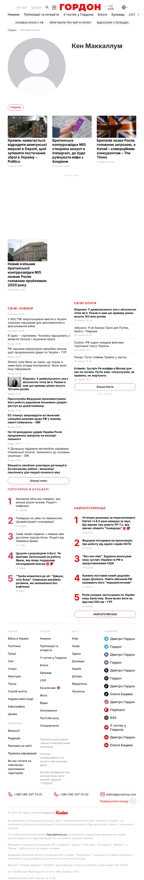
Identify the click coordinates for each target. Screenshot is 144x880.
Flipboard (117, 710)
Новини (13, 14)
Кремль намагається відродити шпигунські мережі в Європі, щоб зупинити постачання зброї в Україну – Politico (27, 151)
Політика (14, 646)
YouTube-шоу (49, 718)
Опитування (48, 710)
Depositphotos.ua (57, 834)
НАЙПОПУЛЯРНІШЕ (90, 508)
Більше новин (38, 480)
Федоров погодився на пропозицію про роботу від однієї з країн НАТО (107, 542)
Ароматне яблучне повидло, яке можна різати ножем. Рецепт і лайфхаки (38, 502)
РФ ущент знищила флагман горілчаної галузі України (99, 344)
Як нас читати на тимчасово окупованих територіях (19, 767)
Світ (11, 661)
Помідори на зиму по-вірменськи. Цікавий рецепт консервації (39, 519)
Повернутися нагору (114, 801)
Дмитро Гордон (122, 639)
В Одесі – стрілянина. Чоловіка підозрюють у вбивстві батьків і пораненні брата (39, 337)
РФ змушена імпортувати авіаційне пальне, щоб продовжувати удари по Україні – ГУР (37, 350)
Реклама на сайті (20, 745)
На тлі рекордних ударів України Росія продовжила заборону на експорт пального (35, 435)
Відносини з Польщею (113, 22)
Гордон (12, 29)
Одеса (76, 653)
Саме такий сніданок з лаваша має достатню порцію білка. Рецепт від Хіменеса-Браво (40, 537)
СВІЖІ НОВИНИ (20, 308)
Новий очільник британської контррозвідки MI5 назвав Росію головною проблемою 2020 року (27, 274)
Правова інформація (22, 753)
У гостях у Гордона (78, 14)
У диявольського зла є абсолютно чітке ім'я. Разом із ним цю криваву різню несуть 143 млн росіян (105, 313)
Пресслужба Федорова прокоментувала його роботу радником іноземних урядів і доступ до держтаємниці (37, 402)
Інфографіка (16, 706)
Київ (75, 638)
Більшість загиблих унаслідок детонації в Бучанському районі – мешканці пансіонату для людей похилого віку (37, 469)
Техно (12, 684)
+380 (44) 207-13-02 (74, 794)
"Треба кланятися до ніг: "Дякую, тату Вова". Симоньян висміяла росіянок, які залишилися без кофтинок (40, 581)
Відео (44, 703)
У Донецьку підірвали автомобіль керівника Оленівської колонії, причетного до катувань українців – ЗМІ (39, 452)
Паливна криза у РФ (29, 22)
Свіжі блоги (85, 303)
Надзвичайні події (20, 699)
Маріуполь (79, 684)
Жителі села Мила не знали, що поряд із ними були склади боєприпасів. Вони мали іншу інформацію (37, 365)
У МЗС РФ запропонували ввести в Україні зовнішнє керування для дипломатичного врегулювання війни (37, 322)
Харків (76, 668)
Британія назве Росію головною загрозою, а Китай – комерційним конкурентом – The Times (116, 148)
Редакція (14, 738)
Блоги (102, 14)
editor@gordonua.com (121, 794)
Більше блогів (105, 386)
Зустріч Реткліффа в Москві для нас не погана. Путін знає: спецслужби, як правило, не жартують (104, 372)
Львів (76, 646)
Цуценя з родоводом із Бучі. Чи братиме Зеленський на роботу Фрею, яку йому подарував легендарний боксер (38, 558)
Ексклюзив (47, 688)
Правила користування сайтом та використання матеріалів (55, 743)
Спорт (12, 668)
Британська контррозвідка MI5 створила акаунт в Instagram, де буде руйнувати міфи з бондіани (69, 151)
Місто (75, 631)
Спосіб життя (17, 691)
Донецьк (78, 661)
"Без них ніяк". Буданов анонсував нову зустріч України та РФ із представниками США (106, 559)
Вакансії (13, 730)
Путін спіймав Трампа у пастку (101, 357)
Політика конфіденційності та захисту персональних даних (53, 759)
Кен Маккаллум (30, 29)
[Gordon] (80, 7)
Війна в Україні (18, 638)
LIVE (43, 680)
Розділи (45, 631)
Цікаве (12, 714)
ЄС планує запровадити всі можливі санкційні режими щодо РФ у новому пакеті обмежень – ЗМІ (34, 418)
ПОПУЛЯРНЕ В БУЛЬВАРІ (28, 489)
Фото (43, 695)
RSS (113, 718)
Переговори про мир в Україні (70, 22)
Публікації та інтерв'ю (41, 14)
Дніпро (77, 676)
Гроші (12, 653)
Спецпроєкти (49, 725)
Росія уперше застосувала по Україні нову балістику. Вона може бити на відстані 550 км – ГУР (108, 598)
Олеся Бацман (121, 694)
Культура (14, 676)
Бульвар (118, 14)
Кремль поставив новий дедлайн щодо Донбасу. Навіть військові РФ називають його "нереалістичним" (107, 579)
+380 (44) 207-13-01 (28, 794)
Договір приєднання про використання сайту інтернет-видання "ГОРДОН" (55, 778)
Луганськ (78, 691)
